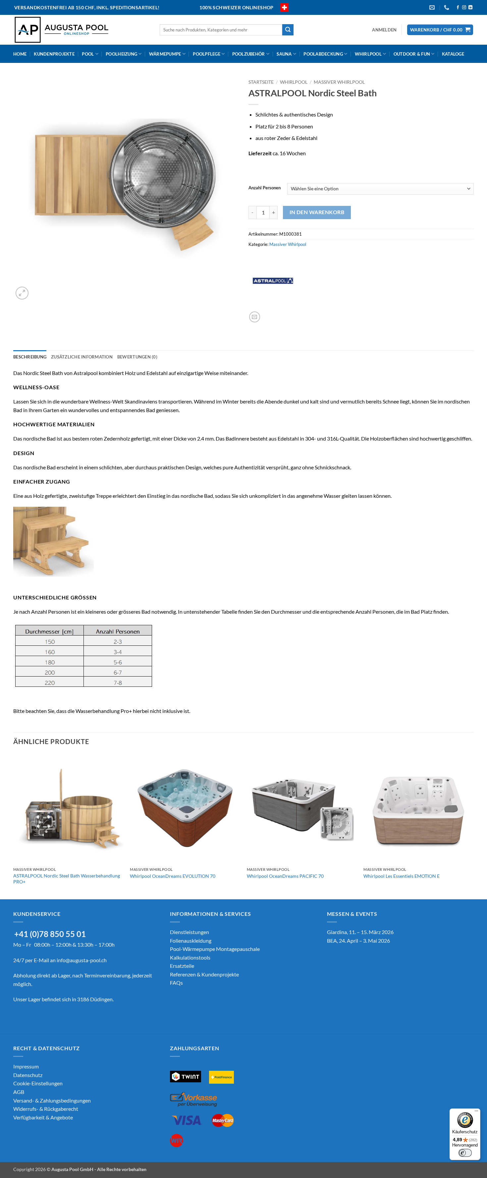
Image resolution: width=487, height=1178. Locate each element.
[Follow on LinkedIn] (470, 7)
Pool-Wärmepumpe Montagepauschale (215, 949)
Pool (88, 54)
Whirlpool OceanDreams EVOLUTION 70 (172, 876)
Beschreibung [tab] (29, 356)
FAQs (176, 982)
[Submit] (288, 29)
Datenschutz (27, 1075)
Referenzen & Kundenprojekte (204, 974)
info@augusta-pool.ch (82, 960)
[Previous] (14, 826)
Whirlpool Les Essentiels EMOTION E (401, 876)
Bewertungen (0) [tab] (137, 356)
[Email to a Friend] (254, 316)
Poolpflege (206, 54)
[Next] (473, 826)
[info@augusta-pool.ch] (432, 7)
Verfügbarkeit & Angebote (43, 1117)
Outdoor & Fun (412, 54)
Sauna (284, 54)
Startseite (261, 82)
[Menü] (476, 1112)
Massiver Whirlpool (339, 82)
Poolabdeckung (323, 54)
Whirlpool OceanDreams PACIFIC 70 (285, 876)
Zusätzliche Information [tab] (82, 356)
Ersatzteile (182, 966)
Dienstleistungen (189, 932)
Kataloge (453, 54)
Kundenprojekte (54, 54)
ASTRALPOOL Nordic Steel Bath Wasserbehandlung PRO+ (66, 879)
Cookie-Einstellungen (38, 1083)
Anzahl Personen (264, 188)
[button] (384, 30)
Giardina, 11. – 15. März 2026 (360, 932)
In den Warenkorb (317, 212)
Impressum (26, 1066)
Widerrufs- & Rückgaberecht (45, 1109)
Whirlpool (368, 54)
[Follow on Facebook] (458, 7)
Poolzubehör (248, 54)
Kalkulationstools (190, 957)
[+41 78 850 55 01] (447, 7)
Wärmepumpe (165, 54)
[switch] (465, 1153)
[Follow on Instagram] (464, 7)
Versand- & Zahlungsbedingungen (52, 1100)
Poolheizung (121, 54)
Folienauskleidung (190, 940)
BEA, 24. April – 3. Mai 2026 (358, 940)
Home (20, 54)
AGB (18, 1092)
